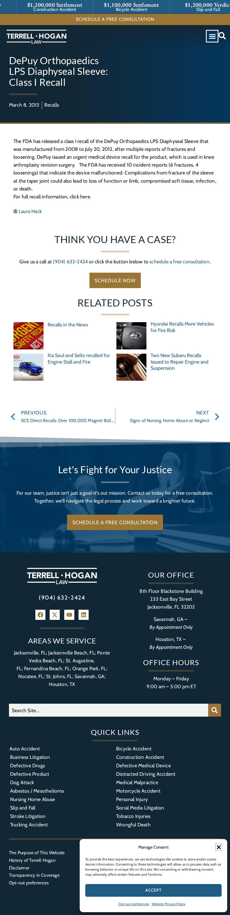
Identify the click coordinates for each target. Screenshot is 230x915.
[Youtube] (69, 615)
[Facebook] (40, 615)
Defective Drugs (27, 765)
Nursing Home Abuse (32, 799)
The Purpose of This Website (37, 852)
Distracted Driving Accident (145, 774)
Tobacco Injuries (133, 816)
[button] (219, 847)
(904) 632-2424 (70, 261)
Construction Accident (140, 757)
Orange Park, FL (89, 668)
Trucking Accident (29, 824)
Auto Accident (25, 749)
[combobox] (108, 710)
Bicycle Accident (133, 749)
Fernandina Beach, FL (47, 668)
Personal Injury (132, 799)
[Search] (214, 710)
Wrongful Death (133, 824)
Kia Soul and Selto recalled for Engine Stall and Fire (79, 358)
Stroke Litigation (27, 816)
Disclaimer (19, 868)
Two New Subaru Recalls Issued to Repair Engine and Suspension (179, 361)
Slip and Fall (23, 808)
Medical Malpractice (137, 782)
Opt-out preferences (133, 904)
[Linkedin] (84, 615)
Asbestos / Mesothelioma (37, 791)
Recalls (51, 105)
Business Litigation (30, 757)
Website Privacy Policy (168, 904)
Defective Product (29, 774)
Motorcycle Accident (138, 791)
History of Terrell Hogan (32, 860)
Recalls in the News (68, 325)
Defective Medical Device (143, 765)
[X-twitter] (55, 615)
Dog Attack (22, 782)
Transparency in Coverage (34, 875)
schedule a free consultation (180, 261)
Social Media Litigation (140, 808)
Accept (153, 890)
